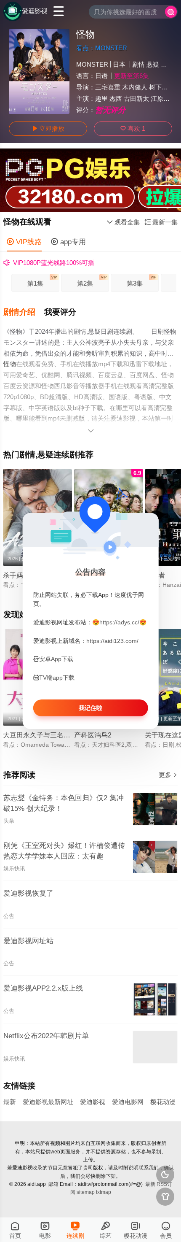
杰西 (115, 98)
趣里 (101, 98)
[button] (24, 312)
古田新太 (136, 98)
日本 (119, 64)
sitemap (86, 1192)
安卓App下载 (56, 659)
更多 (168, 774)
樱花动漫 (163, 1101)
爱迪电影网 (128, 1101)
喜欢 (132, 128)
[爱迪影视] (25, 11)
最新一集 (161, 222)
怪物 (9, 363)
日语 (101, 75)
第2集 (91, 281)
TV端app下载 (57, 677)
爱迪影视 (92, 1101)
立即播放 (48, 128)
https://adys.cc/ (119, 622)
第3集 (141, 281)
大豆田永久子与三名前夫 (40, 735)
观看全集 (123, 222)
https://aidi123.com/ (112, 640)
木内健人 (134, 87)
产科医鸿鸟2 (93, 735)
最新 (9, 1101)
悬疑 (152, 64)
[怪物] (39, 71)
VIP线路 (24, 242)
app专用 (68, 242)
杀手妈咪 (16, 575)
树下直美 (161, 87)
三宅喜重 (107, 87)
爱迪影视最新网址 (48, 1101)
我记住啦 (90, 708)
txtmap (103, 1192)
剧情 (138, 64)
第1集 (42, 281)
